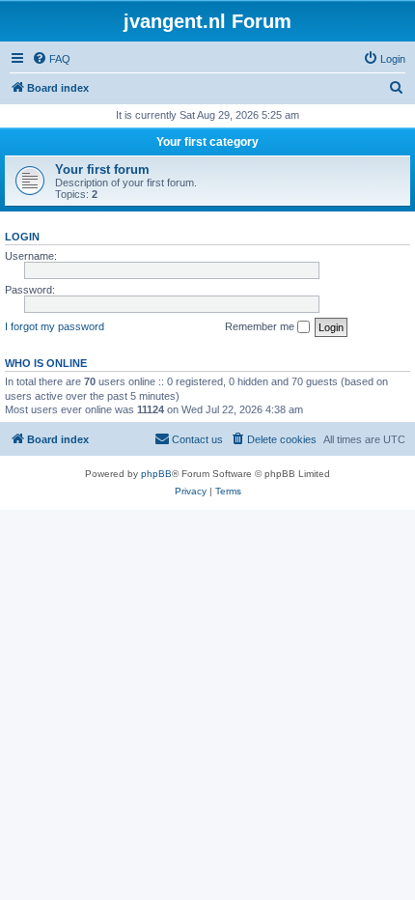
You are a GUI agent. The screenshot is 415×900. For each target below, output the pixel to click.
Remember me (261, 326)
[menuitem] (51, 58)
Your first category (207, 142)
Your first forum (102, 169)
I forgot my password (54, 326)
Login (22, 236)
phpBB (156, 473)
